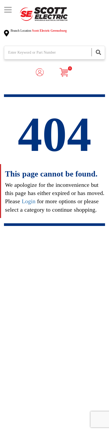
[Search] (98, 52)
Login (28, 201)
